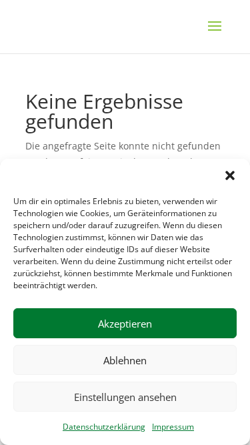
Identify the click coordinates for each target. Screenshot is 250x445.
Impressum (173, 426)
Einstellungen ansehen (125, 397)
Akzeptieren (125, 323)
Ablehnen (125, 360)
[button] (230, 175)
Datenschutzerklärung (104, 426)
